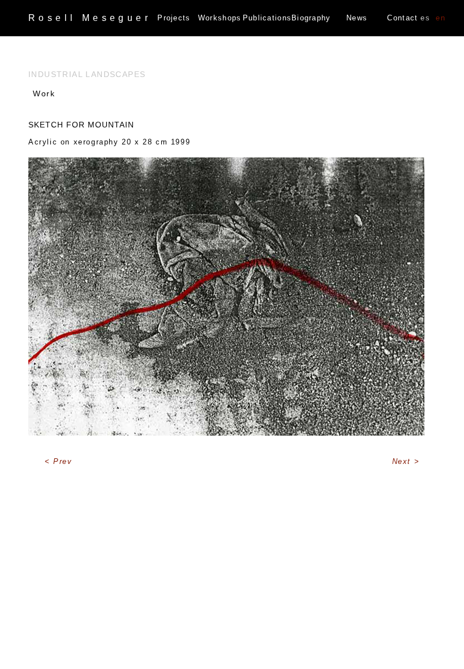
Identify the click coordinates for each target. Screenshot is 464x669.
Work (44, 93)
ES (425, 18)
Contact (402, 18)
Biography (311, 18)
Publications (266, 18)
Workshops (220, 18)
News (356, 18)
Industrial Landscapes (86, 74)
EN (440, 18)
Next (403, 461)
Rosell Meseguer (89, 18)
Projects (173, 18)
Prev (62, 461)
